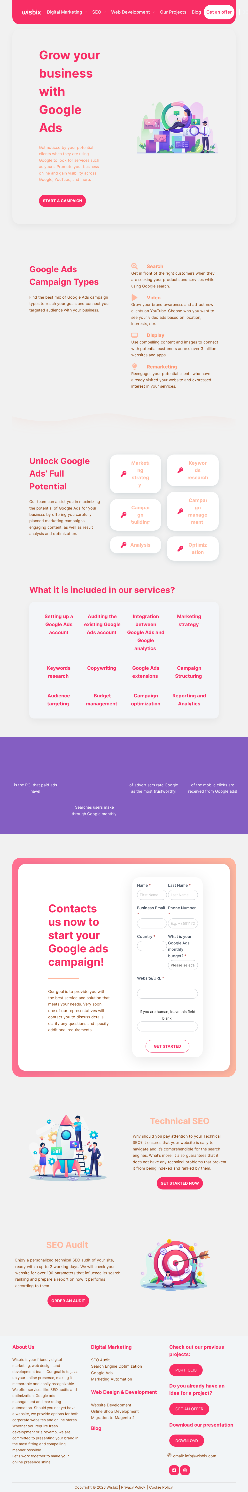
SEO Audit (100, 1359)
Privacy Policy (133, 1487)
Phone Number (182, 911)
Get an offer (219, 12)
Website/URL (150, 978)
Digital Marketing (64, 12)
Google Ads (102, 1372)
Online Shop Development (115, 1411)
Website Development (111, 1405)
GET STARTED (167, 1046)
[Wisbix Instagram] (185, 1470)
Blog (196, 12)
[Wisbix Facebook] (174, 1470)
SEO (96, 12)
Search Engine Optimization (116, 1366)
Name (144, 885)
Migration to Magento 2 (113, 1417)
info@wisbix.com (200, 1455)
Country (146, 936)
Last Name (179, 885)
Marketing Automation (111, 1379)
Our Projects (173, 12)
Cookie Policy (161, 1487)
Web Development (130, 12)
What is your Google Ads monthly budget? (180, 946)
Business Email (151, 911)
